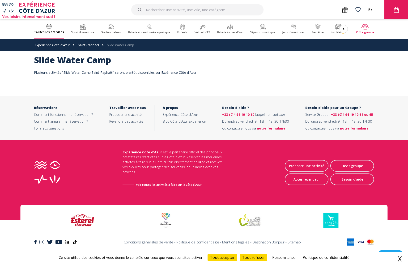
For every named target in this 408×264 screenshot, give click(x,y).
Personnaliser (284, 257)
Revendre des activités (126, 121)
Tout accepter (222, 257)
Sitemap (294, 242)
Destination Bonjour (268, 242)
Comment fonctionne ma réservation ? (63, 114)
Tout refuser (253, 257)
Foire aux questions (49, 128)
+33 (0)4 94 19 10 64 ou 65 (352, 114)
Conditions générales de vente (148, 242)
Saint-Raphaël (88, 45)
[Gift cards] (345, 10)
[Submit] (140, 9)
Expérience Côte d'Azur (52, 45)
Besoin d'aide (352, 179)
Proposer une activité (125, 114)
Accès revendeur (306, 179)
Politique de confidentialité (197, 242)
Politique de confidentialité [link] (326, 257)
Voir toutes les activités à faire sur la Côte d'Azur (169, 185)
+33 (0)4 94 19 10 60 (238, 114)
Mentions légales (235, 242)
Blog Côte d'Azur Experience (184, 121)
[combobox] (197, 9)
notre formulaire (271, 128)
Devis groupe (352, 166)
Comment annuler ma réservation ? (61, 121)
